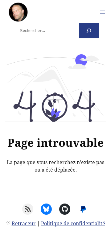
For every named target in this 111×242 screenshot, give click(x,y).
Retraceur (24, 223)
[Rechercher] (89, 30)
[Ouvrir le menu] (102, 12)
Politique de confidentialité (73, 223)
